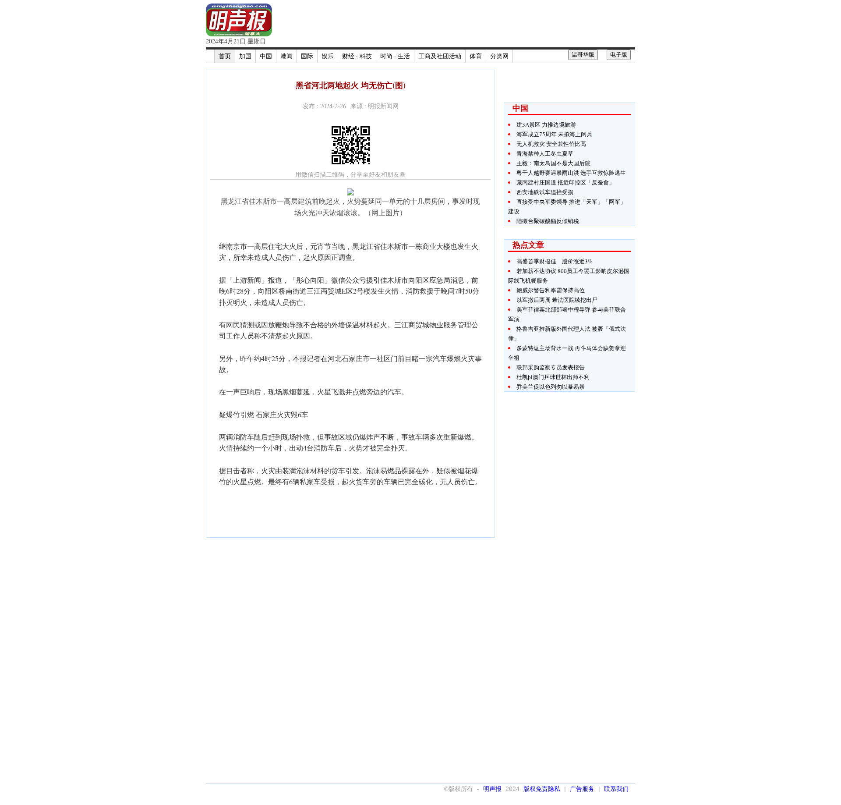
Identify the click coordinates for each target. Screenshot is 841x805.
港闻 (286, 56)
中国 (266, 56)
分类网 (499, 56)
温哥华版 (583, 54)
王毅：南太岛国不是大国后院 (553, 163)
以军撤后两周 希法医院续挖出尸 (556, 300)
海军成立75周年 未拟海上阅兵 (554, 134)
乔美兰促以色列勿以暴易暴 (550, 386)
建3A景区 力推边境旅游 (546, 124)
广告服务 (582, 788)
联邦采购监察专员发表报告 (550, 367)
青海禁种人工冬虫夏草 (544, 153)
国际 (307, 56)
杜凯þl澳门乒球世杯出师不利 (553, 377)
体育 (476, 56)
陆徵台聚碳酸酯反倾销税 (547, 221)
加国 (245, 56)
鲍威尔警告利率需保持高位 (550, 290)
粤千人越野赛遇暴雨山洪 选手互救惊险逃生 (571, 173)
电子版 (618, 54)
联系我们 (616, 788)
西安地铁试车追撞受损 (544, 192)
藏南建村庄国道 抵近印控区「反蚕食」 (565, 182)
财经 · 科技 (357, 56)
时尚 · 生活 (395, 56)
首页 (225, 56)
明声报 (492, 788)
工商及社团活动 (439, 56)
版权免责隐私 (541, 788)
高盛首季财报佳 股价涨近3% (554, 261)
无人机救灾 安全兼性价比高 (551, 144)
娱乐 (328, 56)
